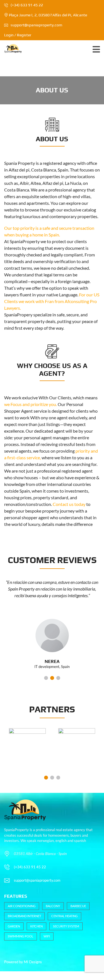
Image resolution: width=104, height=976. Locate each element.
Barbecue (78, 906)
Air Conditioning (21, 906)
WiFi (47, 936)
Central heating (64, 916)
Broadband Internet (24, 916)
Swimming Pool (20, 936)
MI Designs (33, 962)
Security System (66, 926)
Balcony (53, 906)
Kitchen (36, 926)
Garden (14, 926)
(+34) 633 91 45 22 (26, 5)
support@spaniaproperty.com (36, 25)
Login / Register (17, 35)
